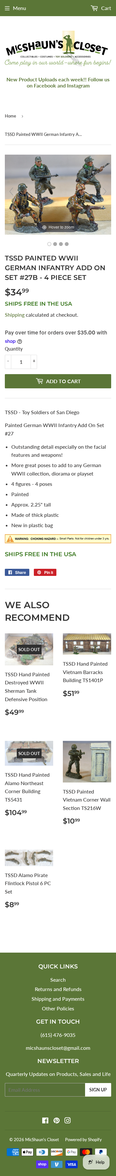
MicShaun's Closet (42, 1139)
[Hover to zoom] (58, 194)
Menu (19, 8)
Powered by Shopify (83, 1139)
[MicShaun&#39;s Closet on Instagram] (67, 1121)
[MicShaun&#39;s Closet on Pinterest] (56, 1121)
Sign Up (98, 1089)
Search (58, 980)
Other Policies (58, 1008)
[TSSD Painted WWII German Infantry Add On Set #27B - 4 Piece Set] (49, 244)
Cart (105, 8)
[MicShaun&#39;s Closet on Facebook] (45, 1121)
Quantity (14, 349)
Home (10, 115)
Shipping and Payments (58, 999)
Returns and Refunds (58, 989)
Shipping (14, 315)
